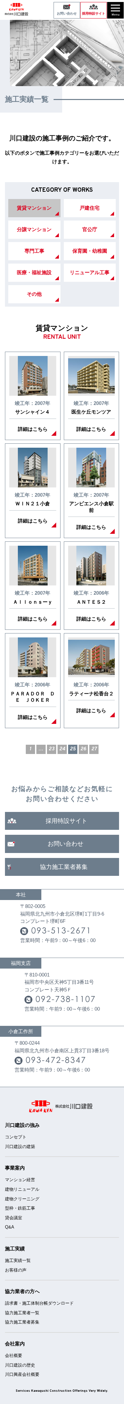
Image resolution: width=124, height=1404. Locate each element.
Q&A (9, 1227)
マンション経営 (20, 1179)
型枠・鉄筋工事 (20, 1208)
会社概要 (13, 1355)
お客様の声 (15, 1270)
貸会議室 (13, 1217)
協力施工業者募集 (22, 1322)
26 (83, 749)
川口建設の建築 (20, 1146)
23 (51, 749)
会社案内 (15, 1343)
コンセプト (15, 1136)
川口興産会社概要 (22, 1374)
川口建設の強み (22, 1125)
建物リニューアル (22, 1189)
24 (62, 749)
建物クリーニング (22, 1198)
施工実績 (15, 1248)
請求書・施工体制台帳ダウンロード (39, 1303)
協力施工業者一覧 (22, 1312)
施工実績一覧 (18, 1260)
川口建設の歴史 (20, 1365)
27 (94, 749)
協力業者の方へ (22, 1291)
